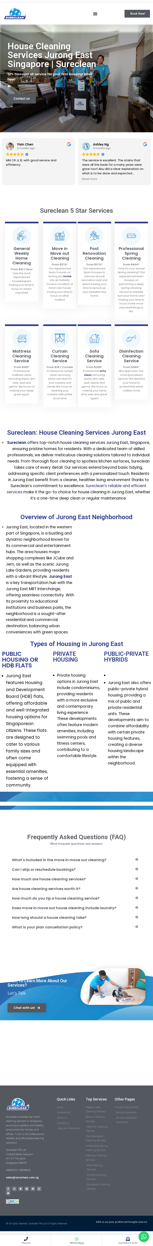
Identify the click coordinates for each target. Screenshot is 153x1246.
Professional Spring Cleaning (131, 253)
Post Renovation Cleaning (94, 253)
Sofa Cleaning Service (94, 356)
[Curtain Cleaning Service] (59, 338)
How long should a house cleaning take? (49, 917)
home (67, 276)
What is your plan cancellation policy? (47, 927)
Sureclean (16, 442)
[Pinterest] (33, 1189)
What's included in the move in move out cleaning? (59, 859)
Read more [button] (89, 179)
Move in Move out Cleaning (59, 253)
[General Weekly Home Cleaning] (21, 235)
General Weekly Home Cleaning (21, 256)
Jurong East (60, 576)
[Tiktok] (39, 1189)
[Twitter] (20, 1189)
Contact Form (127, 1243)
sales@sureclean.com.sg (22, 1177)
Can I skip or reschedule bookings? (44, 869)
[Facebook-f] (8, 1189)
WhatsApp (77, 1243)
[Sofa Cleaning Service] (94, 338)
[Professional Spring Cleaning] (131, 235)
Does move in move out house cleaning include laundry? (64, 907)
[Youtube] (8, 1193)
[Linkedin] (27, 1189)
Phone (26, 1243)
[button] (95, 13)
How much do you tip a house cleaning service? (55, 898)
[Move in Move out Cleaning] (59, 235)
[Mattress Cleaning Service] (21, 338)
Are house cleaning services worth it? (46, 888)
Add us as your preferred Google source (121, 1221)
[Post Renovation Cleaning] (94, 235)
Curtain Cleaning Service (60, 356)
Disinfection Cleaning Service (131, 356)
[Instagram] (14, 1189)
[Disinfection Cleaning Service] (131, 338)
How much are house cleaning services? (49, 879)
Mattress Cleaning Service (21, 356)
